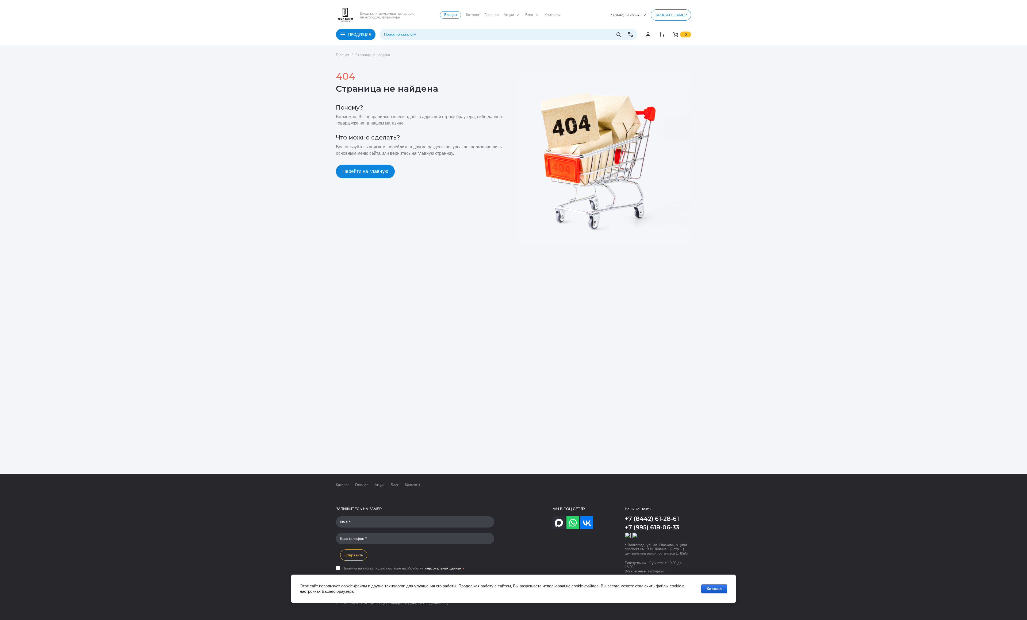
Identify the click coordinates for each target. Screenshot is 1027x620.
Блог (394, 485)
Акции (379, 485)
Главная (361, 485)
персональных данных (443, 568)
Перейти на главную (365, 171)
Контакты (412, 485)
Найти (618, 34)
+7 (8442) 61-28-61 (624, 15)
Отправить (353, 555)
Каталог (342, 485)
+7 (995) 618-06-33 (652, 527)
